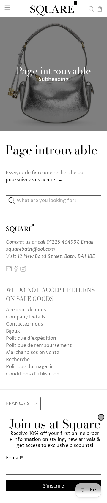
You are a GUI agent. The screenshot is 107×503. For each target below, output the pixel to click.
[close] (101, 417)
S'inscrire (53, 486)
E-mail (14, 458)
